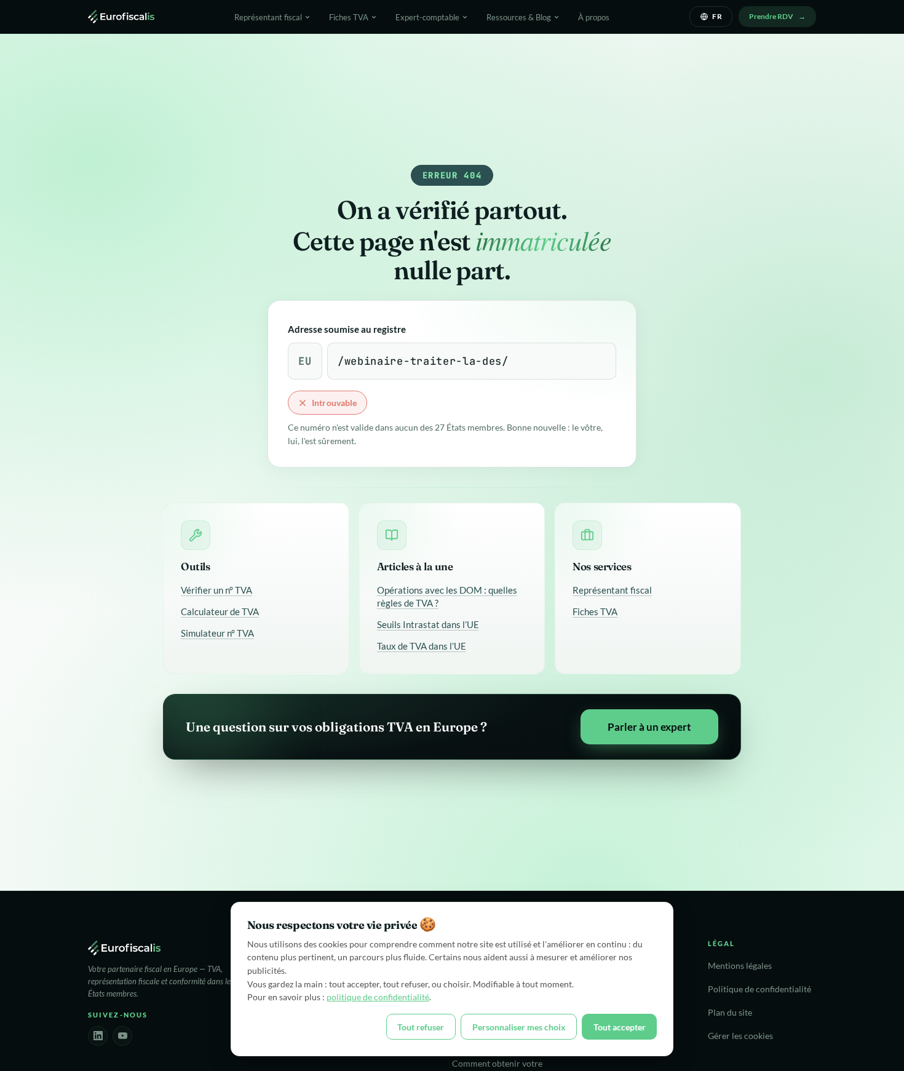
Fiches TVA (595, 611)
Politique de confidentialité (759, 989)
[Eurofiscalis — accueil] (121, 16)
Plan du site (730, 1012)
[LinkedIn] (98, 1036)
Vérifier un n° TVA (216, 589)
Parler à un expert (649, 726)
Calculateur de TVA (220, 611)
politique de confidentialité (378, 997)
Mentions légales (740, 966)
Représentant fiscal (612, 589)
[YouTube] (122, 1036)
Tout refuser (420, 1027)
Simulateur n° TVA (217, 633)
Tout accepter (619, 1027)
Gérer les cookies (740, 1036)
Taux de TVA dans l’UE (421, 645)
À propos (593, 17)
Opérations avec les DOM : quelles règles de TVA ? (447, 596)
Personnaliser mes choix (519, 1027)
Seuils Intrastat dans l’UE (428, 624)
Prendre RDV (771, 16)
